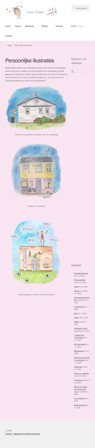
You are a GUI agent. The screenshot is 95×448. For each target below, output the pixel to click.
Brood (76, 291)
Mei (75, 313)
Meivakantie (79, 351)
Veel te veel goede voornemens (82, 358)
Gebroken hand (80, 328)
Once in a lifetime (81, 373)
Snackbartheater (81, 273)
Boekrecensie (80, 405)
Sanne (18, 26)
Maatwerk (29, 26)
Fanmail (59, 26)
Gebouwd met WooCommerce (27, 433)
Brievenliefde (79, 280)
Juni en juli (79, 306)
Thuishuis (78, 380)
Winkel (45, 26)
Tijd (75, 286)
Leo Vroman (79, 398)
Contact (8, 35)
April (76, 317)
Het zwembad (79, 344)
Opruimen (78, 367)
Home (8, 26)
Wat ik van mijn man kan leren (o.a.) (80, 389)
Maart (76, 321)
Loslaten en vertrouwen (79, 336)
